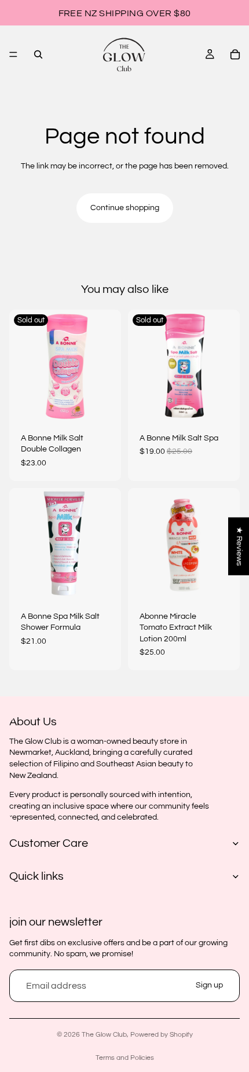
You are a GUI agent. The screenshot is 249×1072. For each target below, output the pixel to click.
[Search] (38, 54)
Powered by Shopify (161, 1034)
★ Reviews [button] (239, 546)
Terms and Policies (125, 1058)
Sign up (209, 985)
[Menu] (13, 54)
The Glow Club (104, 1034)
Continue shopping (124, 208)
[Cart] (235, 54)
